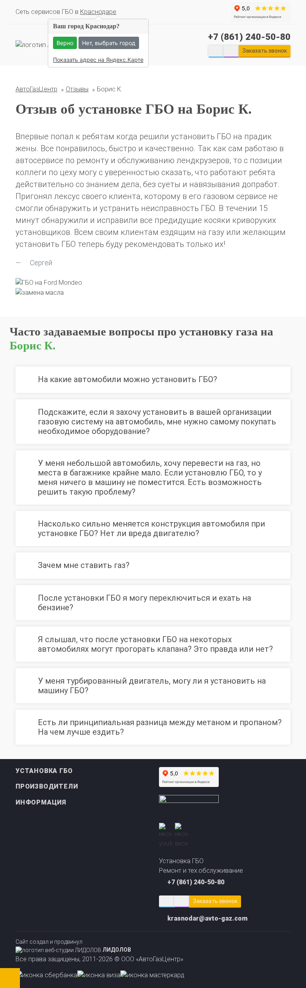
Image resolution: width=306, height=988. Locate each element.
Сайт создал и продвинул (73, 946)
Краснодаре (98, 12)
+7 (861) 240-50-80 (249, 36)
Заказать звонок (215, 901)
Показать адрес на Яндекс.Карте (98, 59)
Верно (65, 42)
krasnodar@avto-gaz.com (207, 918)
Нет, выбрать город (108, 42)
